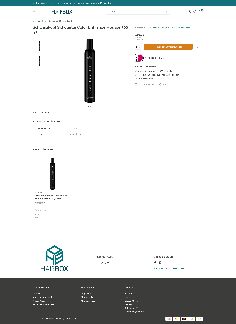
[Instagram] (160, 262)
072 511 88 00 (135, 308)
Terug (37, 21)
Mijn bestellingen (88, 297)
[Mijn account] (189, 11)
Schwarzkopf (159, 28)
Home (44, 21)
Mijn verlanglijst (88, 301)
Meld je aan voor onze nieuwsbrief (169, 268)
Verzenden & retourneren (44, 304)
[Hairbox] (62, 11)
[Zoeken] (166, 11)
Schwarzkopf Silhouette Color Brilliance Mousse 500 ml (51, 197)
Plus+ (75, 319)
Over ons (37, 293)
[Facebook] (155, 262)
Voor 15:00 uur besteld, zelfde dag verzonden (158, 75)
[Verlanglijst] (194, 11)
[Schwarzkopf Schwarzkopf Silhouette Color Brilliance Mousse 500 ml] (52, 174)
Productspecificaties (41, 112)
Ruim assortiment (145, 79)
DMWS (68, 319)
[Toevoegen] (65, 216)
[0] (199, 11)
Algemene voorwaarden (43, 297)
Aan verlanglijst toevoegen (147, 84)
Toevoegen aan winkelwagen (168, 47)
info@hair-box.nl (139, 312)
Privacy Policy (39, 301)
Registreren (86, 293)
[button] (89, 106)
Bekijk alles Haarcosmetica (178, 28)
